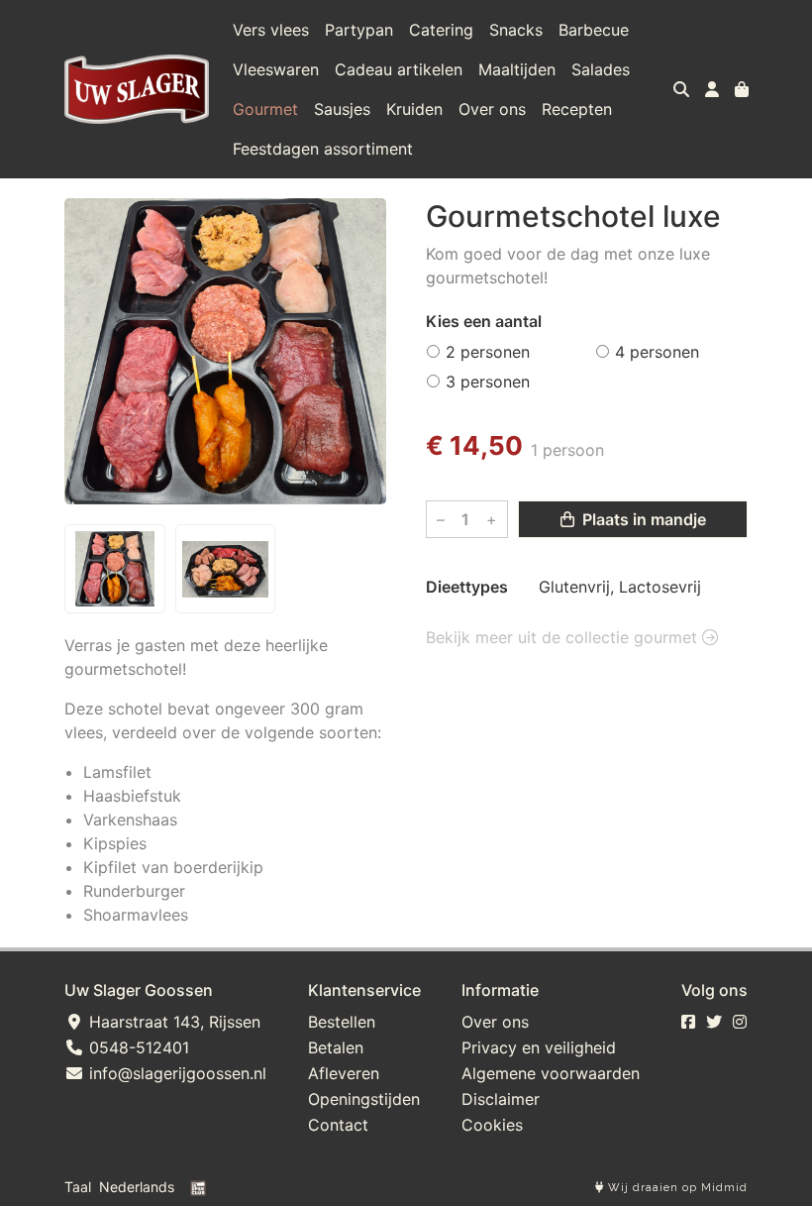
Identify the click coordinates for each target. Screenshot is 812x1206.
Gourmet (265, 109)
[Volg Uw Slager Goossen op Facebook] (688, 1022)
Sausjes (342, 109)
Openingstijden (364, 1099)
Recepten (577, 109)
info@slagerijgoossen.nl (175, 1073)
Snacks (516, 30)
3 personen (488, 381)
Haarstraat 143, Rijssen (172, 1022)
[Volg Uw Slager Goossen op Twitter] (714, 1022)
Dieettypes (467, 587)
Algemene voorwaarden (550, 1073)
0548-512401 (136, 1047)
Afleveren (343, 1073)
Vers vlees (271, 30)
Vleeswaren (276, 69)
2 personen (488, 352)
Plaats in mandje (642, 519)
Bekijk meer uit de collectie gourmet (564, 637)
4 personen (657, 352)
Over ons (492, 109)
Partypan (359, 30)
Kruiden (414, 109)
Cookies (492, 1125)
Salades (600, 69)
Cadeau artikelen (398, 69)
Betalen (335, 1047)
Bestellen (341, 1022)
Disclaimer (500, 1099)
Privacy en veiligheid (538, 1047)
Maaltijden (517, 69)
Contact (338, 1125)
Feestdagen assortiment (323, 149)
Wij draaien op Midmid (676, 1187)
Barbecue (593, 30)
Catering (441, 30)
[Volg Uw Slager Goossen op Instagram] (740, 1022)
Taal (77, 1186)
